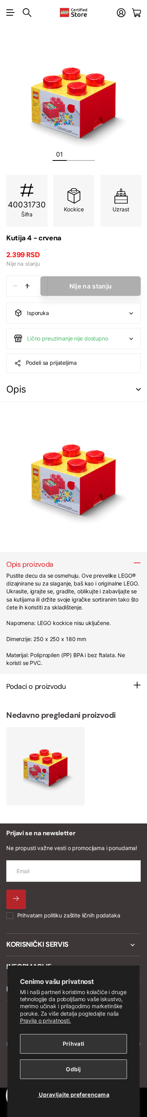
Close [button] (73, 944)
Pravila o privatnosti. (45, 1020)
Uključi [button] (138, 389)
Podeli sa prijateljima (51, 362)
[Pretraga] (27, 12)
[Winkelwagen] (136, 12)
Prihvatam (68, 915)
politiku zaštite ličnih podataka (82, 915)
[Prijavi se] (121, 12)
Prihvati (73, 1043)
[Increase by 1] (27, 286)
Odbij (73, 1069)
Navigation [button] (10, 12)
